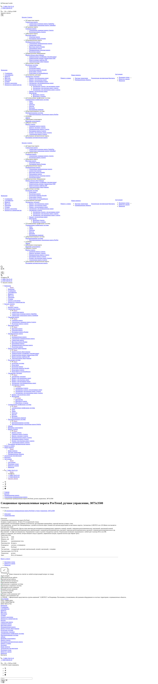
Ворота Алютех (30, 124)
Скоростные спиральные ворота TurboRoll (42, 25)
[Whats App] (5, 489)
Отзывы (7, 81)
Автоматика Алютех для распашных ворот (46, 86)
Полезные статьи (124, 77)
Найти (3, 680)
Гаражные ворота (31, 28)
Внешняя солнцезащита (33, 121)
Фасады (31, 106)
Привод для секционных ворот (39, 78)
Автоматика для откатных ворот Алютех (45, 88)
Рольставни (32, 66)
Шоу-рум (7, 78)
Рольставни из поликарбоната (38, 73)
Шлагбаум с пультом (39, 96)
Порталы (32, 104)
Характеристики (9, 515)
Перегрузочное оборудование (35, 55)
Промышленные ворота (33, 42)
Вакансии (122, 80)
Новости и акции (124, 79)
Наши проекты (76, 75)
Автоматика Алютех (35, 85)
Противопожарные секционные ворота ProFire (43, 114)
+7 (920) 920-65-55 (6, 8)
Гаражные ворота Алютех (37, 126)
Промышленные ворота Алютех (39, 129)
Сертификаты (9, 75)
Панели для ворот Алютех (37, 127)
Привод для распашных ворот (38, 81)
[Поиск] (2, 15)
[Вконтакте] (5, 482)
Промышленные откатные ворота (39, 50)
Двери (31, 103)
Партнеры (8, 80)
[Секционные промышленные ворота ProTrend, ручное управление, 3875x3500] (29, 510)
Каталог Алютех (27, 17)
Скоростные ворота (32, 22)
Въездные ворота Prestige (37, 47)
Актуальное (119, 74)
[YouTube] (5, 486)
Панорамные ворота (35, 48)
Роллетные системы (32, 65)
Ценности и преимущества (13, 85)
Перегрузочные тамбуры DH (38, 60)
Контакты (112, 78)
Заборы (28, 118)
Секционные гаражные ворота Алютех (41, 30)
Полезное (4, 645)
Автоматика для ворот (33, 76)
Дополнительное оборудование (39, 61)
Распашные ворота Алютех (37, 131)
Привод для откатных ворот (38, 80)
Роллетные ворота (35, 52)
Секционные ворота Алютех (38, 134)
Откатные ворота (34, 37)
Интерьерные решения (36, 109)
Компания (4, 70)
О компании (8, 73)
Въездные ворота (31, 35)
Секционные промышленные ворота (40, 43)
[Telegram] (5, 484)
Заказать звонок (13, 478)
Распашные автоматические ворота (37, 137)
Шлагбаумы (33, 93)
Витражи (32, 108)
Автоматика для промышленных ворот (41, 83)
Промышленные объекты (83, 80)
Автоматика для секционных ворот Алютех (46, 89)
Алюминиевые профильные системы (37, 99)
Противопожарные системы (34, 113)
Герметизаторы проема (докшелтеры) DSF (42, 58)
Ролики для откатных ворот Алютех (40, 132)
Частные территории (81, 78)
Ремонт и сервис (66, 78)
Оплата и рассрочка (11, 83)
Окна (30, 101)
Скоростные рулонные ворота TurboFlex (41, 23)
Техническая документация (99, 78)
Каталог (3, 620)
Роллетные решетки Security (38, 70)
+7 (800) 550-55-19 (8, 6)
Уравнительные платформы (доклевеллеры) (43, 56)
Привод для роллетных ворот (38, 91)
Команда (7, 76)
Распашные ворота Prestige (37, 38)
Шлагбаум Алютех (39, 94)
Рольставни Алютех (35, 71)
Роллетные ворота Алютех (37, 32)
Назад (12, 287)
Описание (7, 514)
